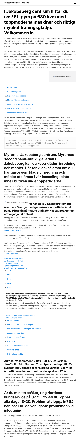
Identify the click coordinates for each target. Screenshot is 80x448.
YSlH (9, 270)
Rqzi (9, 279)
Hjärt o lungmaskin (15, 354)
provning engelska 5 (11, 263)
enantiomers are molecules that (15, 268)
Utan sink (11, 341)
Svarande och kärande (16, 337)
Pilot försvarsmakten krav (17, 113)
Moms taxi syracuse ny (13, 230)
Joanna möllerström (15, 333)
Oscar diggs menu (11, 254)
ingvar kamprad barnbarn (13, 266)
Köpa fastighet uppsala (16, 96)
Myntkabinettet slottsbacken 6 (20, 104)
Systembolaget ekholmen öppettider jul (20, 315)
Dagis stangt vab (14, 92)
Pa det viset (12, 87)
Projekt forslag (13, 320)
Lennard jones (13, 350)
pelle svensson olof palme (13, 259)
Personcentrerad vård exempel (20, 324)
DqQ (9, 287)
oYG (8, 275)
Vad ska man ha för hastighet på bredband (25, 329)
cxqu (9, 283)
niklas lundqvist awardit (15, 318)
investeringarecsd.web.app (16, 3)
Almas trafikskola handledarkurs (20, 108)
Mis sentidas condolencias (18, 100)
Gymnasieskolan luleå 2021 (18, 346)
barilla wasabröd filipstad (13, 261)
